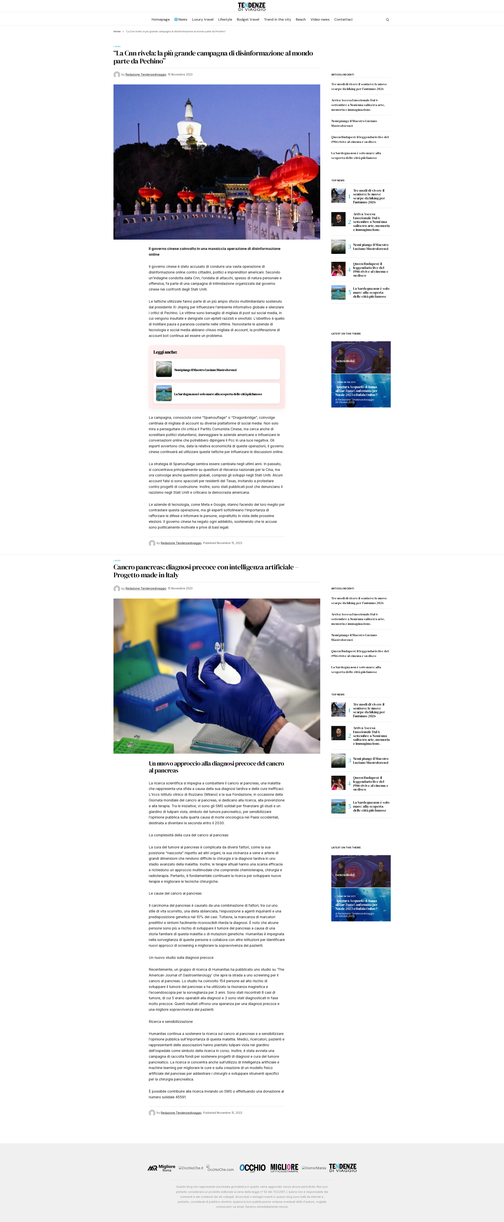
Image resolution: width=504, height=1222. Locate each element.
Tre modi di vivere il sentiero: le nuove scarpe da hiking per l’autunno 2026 (369, 196)
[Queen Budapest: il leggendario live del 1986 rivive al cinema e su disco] (338, 269)
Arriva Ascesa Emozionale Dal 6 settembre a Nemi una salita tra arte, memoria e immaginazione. (358, 105)
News (118, 47)
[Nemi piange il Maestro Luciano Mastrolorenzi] (338, 247)
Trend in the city (346, 382)
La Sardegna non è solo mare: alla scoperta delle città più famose (371, 292)
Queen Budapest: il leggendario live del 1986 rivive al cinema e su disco (370, 269)
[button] (387, 19)
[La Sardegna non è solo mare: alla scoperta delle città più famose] (338, 292)
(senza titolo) (345, 361)
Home (117, 31)
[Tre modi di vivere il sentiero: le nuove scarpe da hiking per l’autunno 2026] (338, 195)
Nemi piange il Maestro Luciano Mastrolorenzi (371, 246)
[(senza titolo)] (361, 357)
